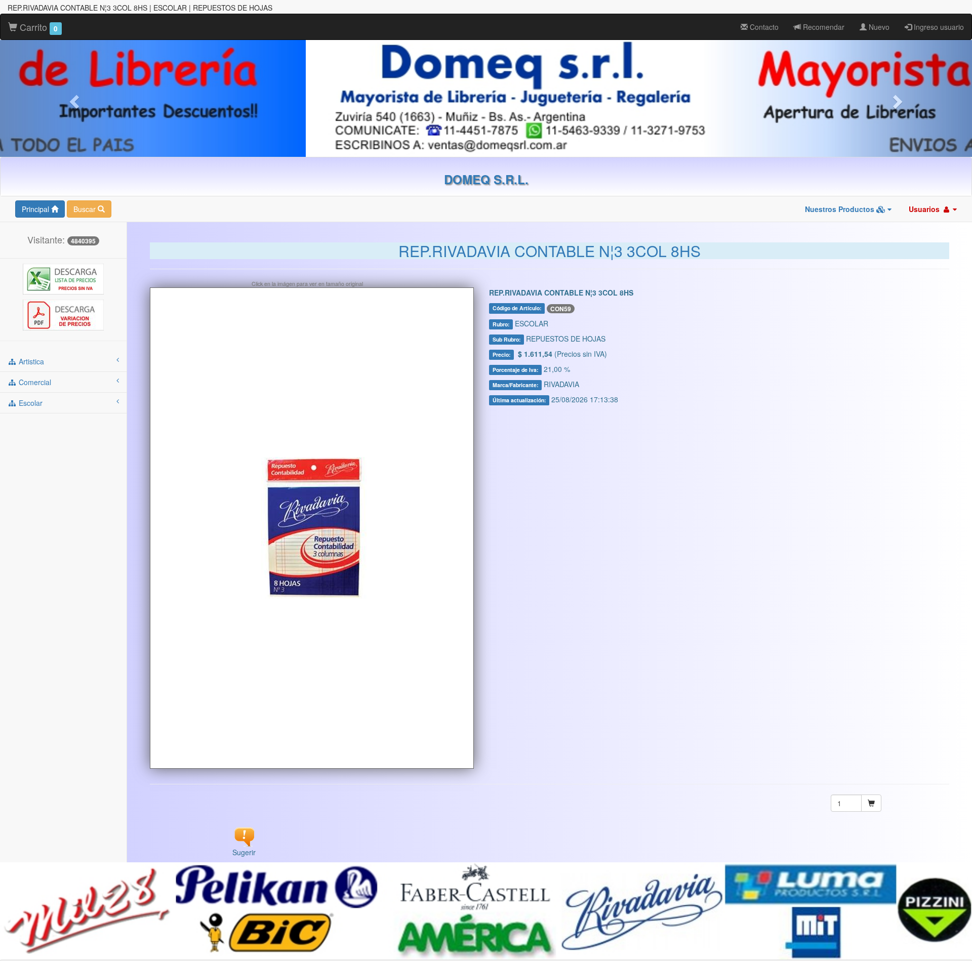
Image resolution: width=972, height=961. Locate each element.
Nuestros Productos (840, 209)
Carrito (37, 26)
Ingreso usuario (938, 27)
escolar (30, 403)
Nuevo (878, 27)
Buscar (85, 209)
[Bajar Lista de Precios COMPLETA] (63, 278)
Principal (36, 209)
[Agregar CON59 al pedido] (871, 803)
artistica (30, 361)
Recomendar (822, 27)
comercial (34, 382)
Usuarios (925, 209)
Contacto (763, 27)
